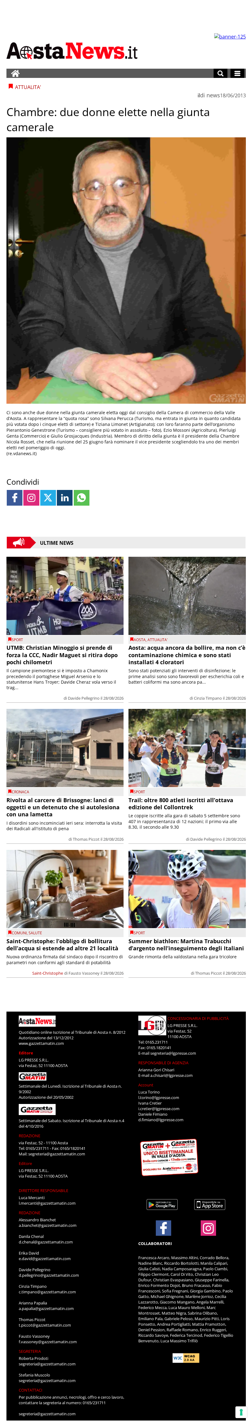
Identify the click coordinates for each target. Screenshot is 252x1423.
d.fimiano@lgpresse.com (160, 1119)
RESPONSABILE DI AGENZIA (163, 1062)
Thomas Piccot (86, 839)
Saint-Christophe (47, 973)
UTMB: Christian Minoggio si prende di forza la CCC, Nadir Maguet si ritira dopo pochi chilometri (62, 655)
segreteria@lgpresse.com (173, 1053)
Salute (35, 933)
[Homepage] (15, 73)
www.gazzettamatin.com (41, 1043)
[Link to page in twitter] (48, 498)
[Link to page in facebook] (14, 498)
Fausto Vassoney (84, 973)
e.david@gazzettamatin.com (45, 1258)
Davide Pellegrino (84, 698)
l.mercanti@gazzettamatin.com (47, 1203)
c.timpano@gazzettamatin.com (47, 1292)
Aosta (140, 639)
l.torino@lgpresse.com (158, 1097)
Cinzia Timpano (208, 698)
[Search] (220, 73)
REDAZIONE (29, 1135)
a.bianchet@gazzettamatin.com (48, 1225)
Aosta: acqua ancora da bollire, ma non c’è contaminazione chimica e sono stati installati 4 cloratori (187, 655)
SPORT (17, 639)
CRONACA (20, 791)
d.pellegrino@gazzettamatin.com (49, 1275)
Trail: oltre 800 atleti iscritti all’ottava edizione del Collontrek (180, 803)
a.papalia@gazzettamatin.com (46, 1308)
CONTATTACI (30, 1390)
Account (145, 1085)
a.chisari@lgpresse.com (171, 1075)
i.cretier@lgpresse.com (158, 1108)
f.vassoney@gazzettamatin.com (48, 1341)
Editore (26, 1053)
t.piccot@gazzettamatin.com (45, 1325)
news (213, 95)
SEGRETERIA (30, 1351)
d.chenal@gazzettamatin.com (46, 1242)
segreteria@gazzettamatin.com (56, 1154)
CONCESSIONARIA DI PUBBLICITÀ (198, 1018)
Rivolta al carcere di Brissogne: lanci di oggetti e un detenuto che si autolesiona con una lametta (63, 807)
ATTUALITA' (158, 639)
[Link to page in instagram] (31, 498)
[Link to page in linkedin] (65, 498)
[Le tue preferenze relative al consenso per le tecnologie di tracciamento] (241, 1412)
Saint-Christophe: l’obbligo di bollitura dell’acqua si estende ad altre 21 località (62, 944)
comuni (19, 933)
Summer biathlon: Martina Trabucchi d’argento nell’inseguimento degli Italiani (186, 944)
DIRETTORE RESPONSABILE (43, 1190)
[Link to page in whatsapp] (81, 498)
